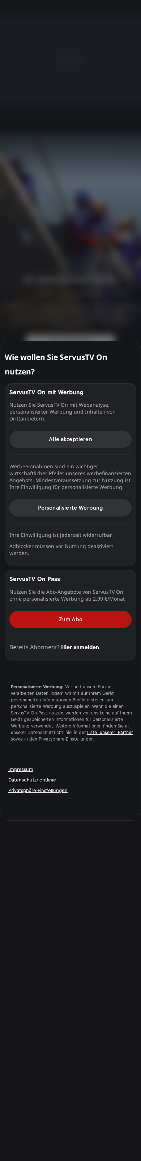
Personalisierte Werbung (70, 508)
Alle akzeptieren (70, 439)
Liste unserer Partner (110, 732)
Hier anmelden (80, 647)
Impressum (20, 769)
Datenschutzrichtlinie (32, 780)
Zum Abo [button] (70, 619)
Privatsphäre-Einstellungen (38, 790)
